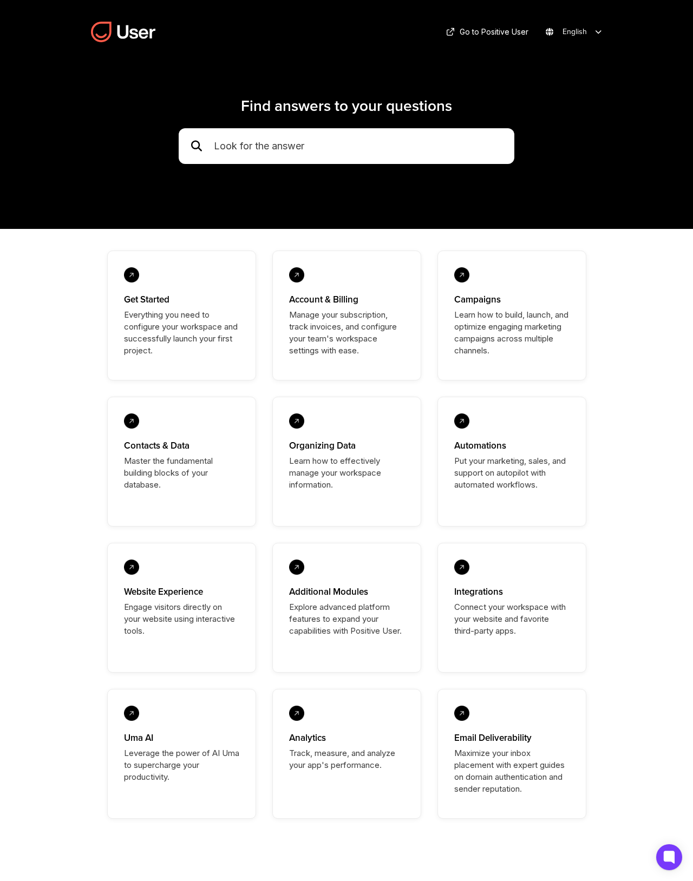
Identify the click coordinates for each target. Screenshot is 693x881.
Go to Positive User (494, 31)
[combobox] (359, 146)
